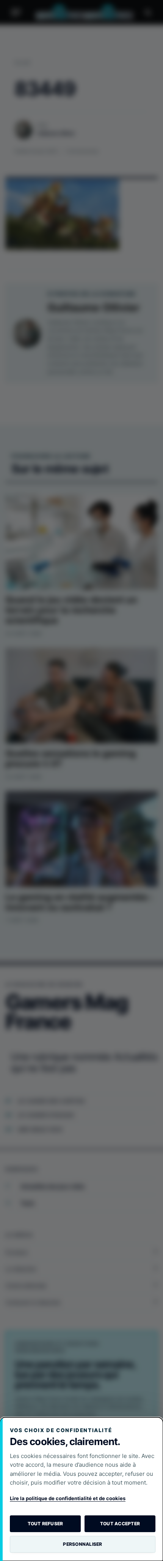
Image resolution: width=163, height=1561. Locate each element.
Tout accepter (120, 1523)
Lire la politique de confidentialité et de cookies (67, 1498)
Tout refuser (45, 1523)
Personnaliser (82, 1544)
